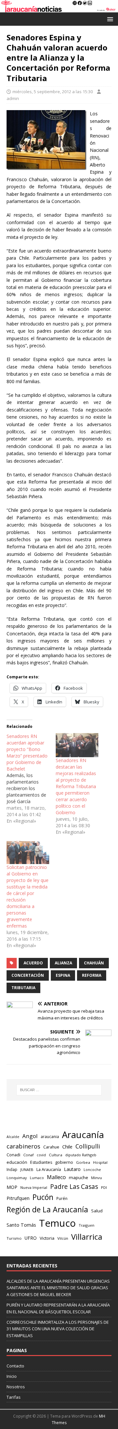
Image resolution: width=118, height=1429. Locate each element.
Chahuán (94, 963)
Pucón (42, 1197)
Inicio (12, 1376)
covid (41, 1155)
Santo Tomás (21, 1225)
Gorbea (83, 1162)
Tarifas (14, 1397)
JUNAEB (26, 1169)
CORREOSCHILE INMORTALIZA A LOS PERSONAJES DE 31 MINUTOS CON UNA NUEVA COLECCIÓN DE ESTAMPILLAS (58, 1329)
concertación (27, 975)
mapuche (78, 1177)
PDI (104, 1187)
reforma (91, 975)
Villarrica (86, 1237)
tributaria (23, 987)
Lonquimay (17, 1177)
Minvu (96, 1177)
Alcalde (13, 1136)
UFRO (31, 1238)
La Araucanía (48, 1169)
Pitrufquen (18, 1198)
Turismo (14, 1238)
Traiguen (86, 1225)
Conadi (13, 1155)
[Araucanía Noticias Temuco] (59, 8)
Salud (97, 1211)
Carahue (51, 1147)
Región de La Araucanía (47, 1209)
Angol (30, 1136)
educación (17, 1162)
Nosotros (16, 1387)
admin (13, 98)
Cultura (55, 1154)
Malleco (56, 1177)
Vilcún (62, 1238)
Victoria (47, 1238)
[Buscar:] (59, 1089)
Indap (12, 1169)
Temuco (57, 1223)
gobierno (64, 1162)
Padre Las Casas (74, 1186)
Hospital (100, 1162)
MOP (12, 1187)
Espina (63, 975)
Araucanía (83, 1135)
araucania (50, 1136)
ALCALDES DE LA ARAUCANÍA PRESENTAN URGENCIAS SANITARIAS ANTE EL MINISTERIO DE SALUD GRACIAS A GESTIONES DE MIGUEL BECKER (58, 1288)
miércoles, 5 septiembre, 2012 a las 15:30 (52, 91)
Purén (62, 1198)
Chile (67, 1146)
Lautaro (72, 1169)
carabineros (23, 1146)
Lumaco (37, 1177)
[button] (109, 18)
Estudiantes (41, 1162)
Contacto (15, 1366)
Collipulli (87, 1146)
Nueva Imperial (33, 1187)
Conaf (28, 1154)
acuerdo (33, 963)
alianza (63, 963)
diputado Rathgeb (80, 1154)
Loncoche (92, 1169)
